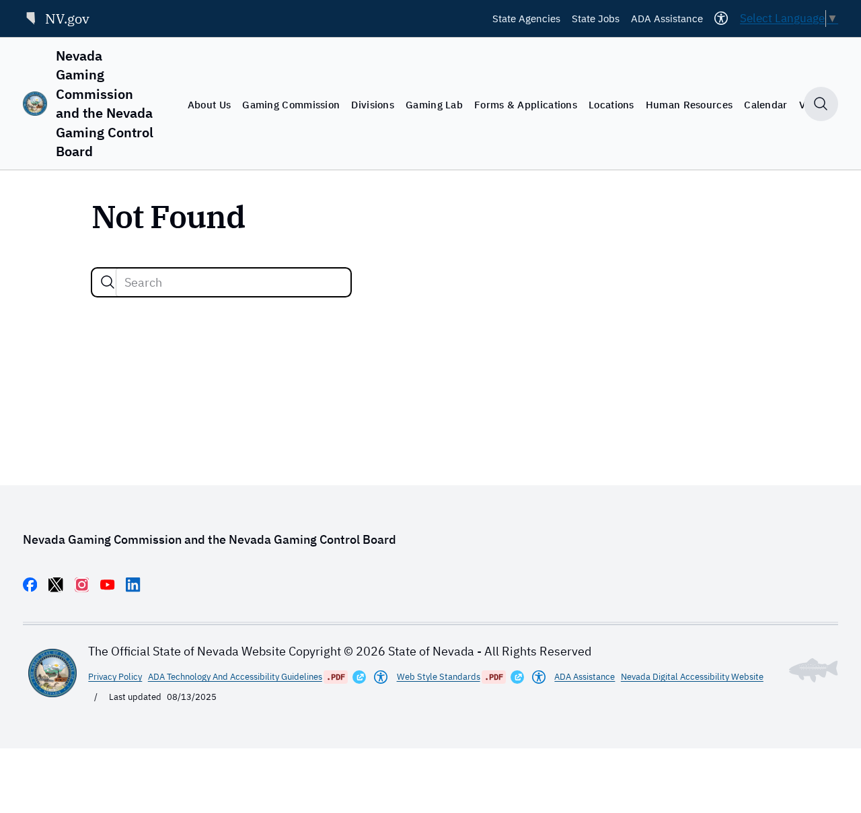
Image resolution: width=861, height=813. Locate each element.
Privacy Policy (115, 676)
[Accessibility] (721, 18)
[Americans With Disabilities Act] (380, 677)
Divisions (372, 104)
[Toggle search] (821, 104)
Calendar (765, 104)
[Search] (108, 282)
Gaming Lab (434, 104)
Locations (611, 104)
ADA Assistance (667, 18)
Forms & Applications (525, 104)
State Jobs (596, 18)
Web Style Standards (438, 676)
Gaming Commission (291, 104)
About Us (209, 104)
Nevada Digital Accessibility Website (692, 676)
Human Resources (689, 104)
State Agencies (526, 18)
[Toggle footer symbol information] (813, 670)
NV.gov (67, 18)
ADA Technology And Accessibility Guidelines (235, 676)
